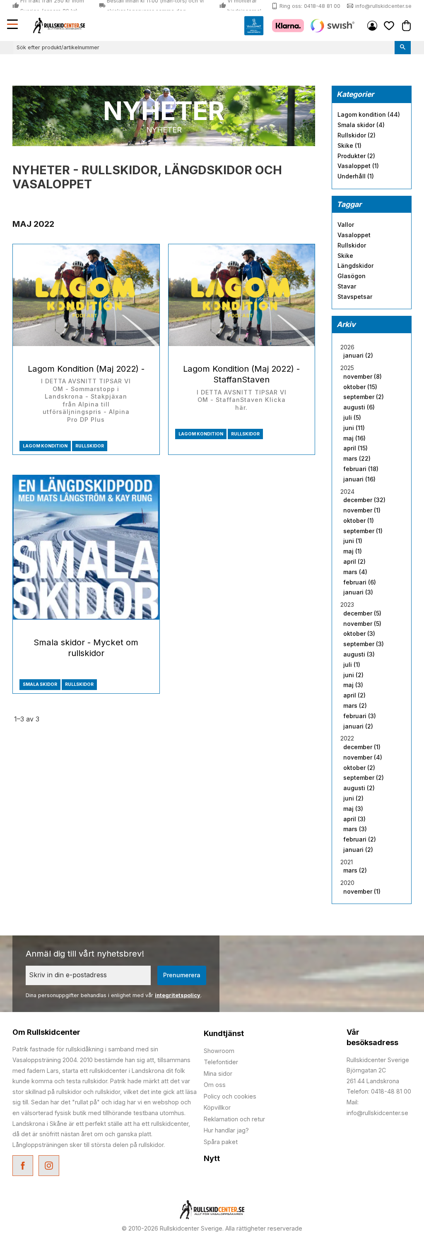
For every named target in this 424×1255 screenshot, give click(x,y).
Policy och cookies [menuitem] (230, 1096)
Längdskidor (355, 265)
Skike (345, 255)
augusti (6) (359, 407)
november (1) (362, 510)
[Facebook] (23, 1166)
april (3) (354, 819)
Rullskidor (89, 446)
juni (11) (354, 428)
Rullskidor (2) (356, 135)
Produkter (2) (356, 156)
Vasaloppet (354, 235)
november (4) (362, 757)
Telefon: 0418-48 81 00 (379, 1091)
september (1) (363, 531)
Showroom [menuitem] (219, 1050)
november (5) (362, 623)
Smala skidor (40, 684)
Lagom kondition (45, 446)
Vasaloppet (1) (358, 166)
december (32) (364, 500)
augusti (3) (359, 654)
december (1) (362, 747)
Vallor (345, 224)
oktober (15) (360, 387)
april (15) (355, 448)
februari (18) (360, 469)
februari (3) (359, 716)
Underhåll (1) (355, 176)
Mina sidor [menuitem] (372, 26)
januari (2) (358, 355)
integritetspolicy (177, 995)
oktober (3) (359, 633)
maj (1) (352, 551)
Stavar (346, 286)
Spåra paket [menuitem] (221, 1141)
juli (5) (352, 417)
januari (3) (358, 592)
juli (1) (351, 664)
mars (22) (357, 458)
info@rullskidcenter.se (383, 6)
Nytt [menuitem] (212, 1158)
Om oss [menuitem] (215, 1084)
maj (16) (354, 438)
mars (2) (355, 705)
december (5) (362, 613)
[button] (13, 25)
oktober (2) (359, 768)
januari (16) (359, 479)
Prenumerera (181, 975)
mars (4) (355, 572)
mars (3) (355, 829)
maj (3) (353, 685)
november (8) (362, 376)
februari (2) (359, 839)
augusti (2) (359, 788)
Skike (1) (349, 145)
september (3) (363, 644)
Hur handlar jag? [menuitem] (226, 1130)
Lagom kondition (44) (368, 114)
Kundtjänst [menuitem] (224, 1033)
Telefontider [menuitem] (221, 1061)
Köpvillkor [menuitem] (217, 1107)
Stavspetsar (354, 296)
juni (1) (352, 541)
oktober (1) (358, 520)
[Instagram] (50, 1166)
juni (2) (353, 675)
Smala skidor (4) (361, 125)
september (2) (363, 397)
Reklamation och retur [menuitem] (234, 1119)
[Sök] (403, 47)
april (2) (354, 561)
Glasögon (351, 276)
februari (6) (359, 582)
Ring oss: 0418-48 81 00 (309, 6)
